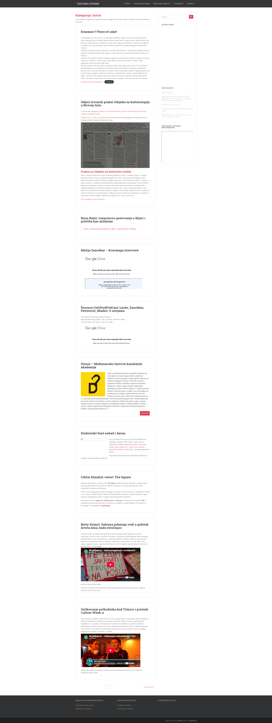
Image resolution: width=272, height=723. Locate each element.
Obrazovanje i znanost (161, 4)
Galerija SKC (124, 447)
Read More (144, 413)
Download (109, 82)
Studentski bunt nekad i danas (103, 433)
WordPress (193, 721)
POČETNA (127, 4)
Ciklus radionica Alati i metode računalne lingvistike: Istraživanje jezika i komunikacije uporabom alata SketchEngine (176, 98)
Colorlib (179, 721)
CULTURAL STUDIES (88, 3)
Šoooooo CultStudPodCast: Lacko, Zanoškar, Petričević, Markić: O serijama (112, 309)
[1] (107, 409)
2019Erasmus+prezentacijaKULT (92, 82)
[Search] (191, 17)
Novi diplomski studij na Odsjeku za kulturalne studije (177, 110)
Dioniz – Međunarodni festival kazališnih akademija (111, 365)
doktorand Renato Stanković (112, 118)
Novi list (112, 439)
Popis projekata (167, 92)
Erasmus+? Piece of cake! (99, 32)
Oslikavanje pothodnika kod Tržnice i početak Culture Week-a (114, 611)
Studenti (190, 4)
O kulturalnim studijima (142, 4)
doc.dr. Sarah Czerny (94, 118)
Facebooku (106, 506)
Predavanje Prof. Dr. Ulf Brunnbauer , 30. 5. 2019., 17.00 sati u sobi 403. (176, 116)
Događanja (178, 4)
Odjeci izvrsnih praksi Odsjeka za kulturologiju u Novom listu (115, 103)
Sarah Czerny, (125, 195)
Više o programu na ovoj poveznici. (93, 199)
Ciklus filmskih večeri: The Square (106, 477)
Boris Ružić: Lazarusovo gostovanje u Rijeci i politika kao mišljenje (113, 219)
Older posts (148, 687)
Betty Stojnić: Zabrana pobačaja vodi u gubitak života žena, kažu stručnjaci (115, 526)
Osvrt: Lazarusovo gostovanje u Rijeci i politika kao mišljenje (110, 228)
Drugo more (133, 447)
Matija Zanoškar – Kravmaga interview (110, 250)
